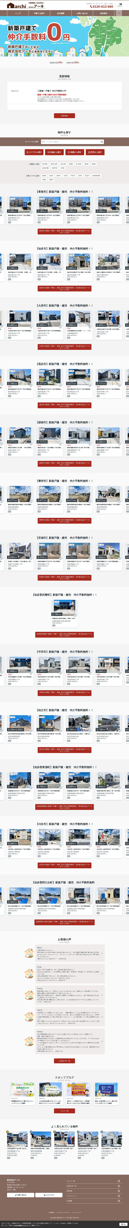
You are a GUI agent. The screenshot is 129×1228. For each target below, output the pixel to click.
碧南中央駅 (54, 164)
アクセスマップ (71, 1196)
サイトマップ (77, 1212)
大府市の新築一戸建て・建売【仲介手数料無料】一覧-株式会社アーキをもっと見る (64, 347)
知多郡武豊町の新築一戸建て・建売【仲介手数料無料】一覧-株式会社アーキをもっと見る (64, 635)
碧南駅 (71, 164)
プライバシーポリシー (63, 1212)
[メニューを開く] (119, 13)
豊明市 (51, 179)
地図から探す (76, 152)
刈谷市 (66, 175)
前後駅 (94, 164)
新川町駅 (44, 164)
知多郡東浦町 (96, 175)
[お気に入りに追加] (31, 212)
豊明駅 (86, 164)
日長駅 (62, 168)
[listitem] (20, 211)
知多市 (51, 175)
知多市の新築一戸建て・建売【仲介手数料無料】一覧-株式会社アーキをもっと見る (64, 288)
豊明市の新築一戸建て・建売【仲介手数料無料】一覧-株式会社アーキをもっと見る (64, 521)
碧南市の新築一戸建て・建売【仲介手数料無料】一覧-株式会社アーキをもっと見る (64, 464)
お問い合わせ (82, 13)
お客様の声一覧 (64, 1061)
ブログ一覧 (64, 1111)
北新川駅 (63, 164)
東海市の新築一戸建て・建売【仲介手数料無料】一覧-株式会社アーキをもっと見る (64, 231)
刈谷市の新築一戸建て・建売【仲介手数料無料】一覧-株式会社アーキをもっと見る (64, 865)
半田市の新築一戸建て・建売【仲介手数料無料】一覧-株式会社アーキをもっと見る (64, 693)
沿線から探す (55, 152)
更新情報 (64, 116)
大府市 (80, 175)
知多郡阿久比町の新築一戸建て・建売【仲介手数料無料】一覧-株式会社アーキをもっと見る (64, 922)
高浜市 (87, 175)
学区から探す (96, 152)
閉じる (123, 1224)
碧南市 (44, 175)
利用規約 (51, 1212)
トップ (18, 13)
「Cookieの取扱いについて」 (21, 1225)
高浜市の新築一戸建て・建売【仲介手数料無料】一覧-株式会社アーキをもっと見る (64, 405)
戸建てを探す (39, 13)
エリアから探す (35, 152)
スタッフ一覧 (71, 1181)
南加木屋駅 (45, 168)
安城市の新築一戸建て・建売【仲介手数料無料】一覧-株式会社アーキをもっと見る (64, 578)
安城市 (44, 179)
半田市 (73, 175)
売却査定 (103, 13)
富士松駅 (78, 164)
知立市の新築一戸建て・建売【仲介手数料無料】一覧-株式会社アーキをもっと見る (64, 750)
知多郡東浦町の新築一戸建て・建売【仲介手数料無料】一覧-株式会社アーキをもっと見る (64, 807)
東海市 (58, 175)
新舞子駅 (54, 168)
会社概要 (60, 13)
